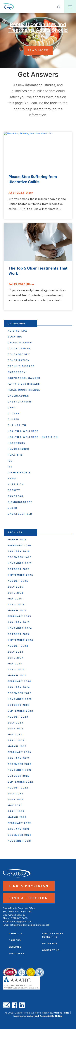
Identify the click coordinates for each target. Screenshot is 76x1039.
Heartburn (17, 443)
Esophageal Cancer (24, 378)
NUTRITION (16, 484)
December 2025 (20, 557)
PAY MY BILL (50, 943)
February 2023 (19, 752)
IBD (10, 460)
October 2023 (19, 705)
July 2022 (15, 793)
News (12, 478)
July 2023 (15, 722)
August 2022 (18, 787)
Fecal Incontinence (24, 389)
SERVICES (15, 947)
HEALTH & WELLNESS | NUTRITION (33, 437)
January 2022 (19, 829)
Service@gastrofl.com (20, 921)
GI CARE (14, 413)
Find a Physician (29, 885)
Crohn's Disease (21, 366)
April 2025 (16, 604)
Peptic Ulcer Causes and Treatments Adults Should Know (38, 30)
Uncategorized (20, 513)
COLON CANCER (19, 348)
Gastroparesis (20, 401)
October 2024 (19, 634)
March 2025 (17, 610)
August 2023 (18, 716)
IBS (10, 466)
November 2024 (20, 628)
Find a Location (28, 898)
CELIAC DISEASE (20, 342)
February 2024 (19, 681)
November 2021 (20, 840)
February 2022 (19, 823)
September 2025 (20, 575)
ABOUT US (15, 933)
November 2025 (20, 563)
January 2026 (19, 551)
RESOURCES (16, 953)
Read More (38, 50)
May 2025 (15, 598)
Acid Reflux (17, 330)
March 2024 (17, 675)
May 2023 (15, 734)
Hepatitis (15, 454)
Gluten (13, 419)
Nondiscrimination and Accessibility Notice (37, 1016)
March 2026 (17, 539)
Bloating (15, 336)
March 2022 (17, 817)
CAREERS (15, 940)
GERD (12, 407)
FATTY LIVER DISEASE (24, 384)
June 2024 (16, 657)
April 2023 (16, 740)
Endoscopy (17, 372)
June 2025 (16, 592)
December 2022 (20, 764)
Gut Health (17, 425)
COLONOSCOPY (19, 354)
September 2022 (20, 781)
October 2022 (19, 775)
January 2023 (19, 758)
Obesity (14, 490)
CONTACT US (50, 950)
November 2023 (20, 699)
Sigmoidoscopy (20, 502)
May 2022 (15, 805)
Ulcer (29, 192)
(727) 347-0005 (19, 918)
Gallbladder (18, 395)
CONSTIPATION (19, 360)
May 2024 (15, 663)
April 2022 (16, 811)
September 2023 (20, 710)
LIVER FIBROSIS (19, 472)
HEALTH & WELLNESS (23, 431)
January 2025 (19, 622)
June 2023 (16, 728)
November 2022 (20, 770)
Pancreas (15, 496)
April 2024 (16, 669)
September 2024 (20, 640)
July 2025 (15, 586)
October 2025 (19, 569)
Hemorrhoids (18, 449)
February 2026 (19, 545)
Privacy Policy (61, 1012)
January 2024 (19, 687)
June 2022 (16, 799)
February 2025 (19, 616)
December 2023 (20, 693)
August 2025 (18, 580)
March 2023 (17, 746)
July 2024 (15, 651)
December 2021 (19, 835)
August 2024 (18, 645)
